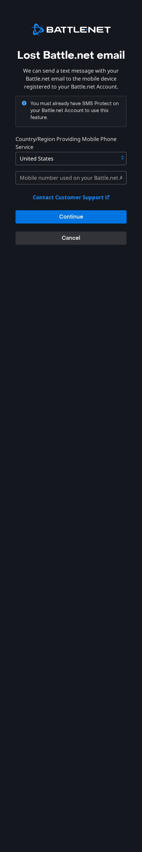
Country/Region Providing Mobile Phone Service (66, 143)
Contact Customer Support (69, 197)
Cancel (71, 237)
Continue (71, 216)
